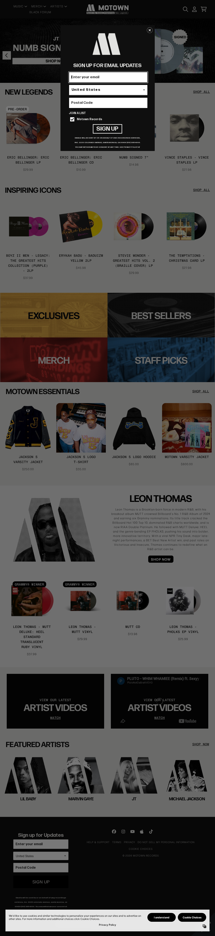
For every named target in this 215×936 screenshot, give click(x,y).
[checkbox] (109, 119)
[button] (149, 30)
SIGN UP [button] (107, 128)
